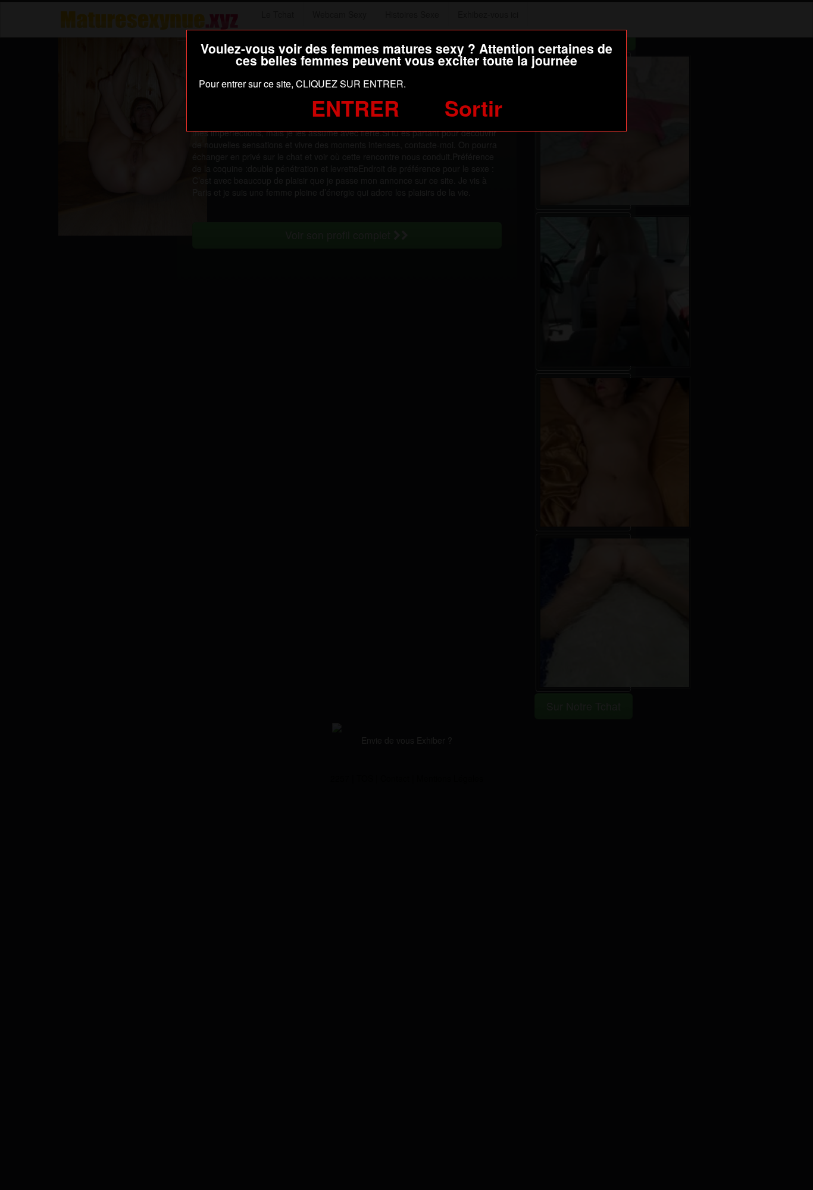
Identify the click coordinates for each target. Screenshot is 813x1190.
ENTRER (355, 107)
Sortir (473, 107)
